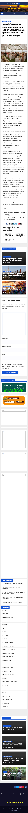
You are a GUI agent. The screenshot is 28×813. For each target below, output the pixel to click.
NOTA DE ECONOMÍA (6, 21)
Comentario (5, 311)
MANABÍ (4, 639)
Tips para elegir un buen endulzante (12, 602)
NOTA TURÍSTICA (7, 671)
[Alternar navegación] (14, 14)
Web (3, 354)
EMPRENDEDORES (7, 617)
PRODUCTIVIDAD (7, 689)
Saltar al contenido (5, 1)
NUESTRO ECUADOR (8, 674)
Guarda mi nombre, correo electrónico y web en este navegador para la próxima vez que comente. (13, 366)
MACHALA (5, 635)
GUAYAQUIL (5, 624)
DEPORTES (5, 614)
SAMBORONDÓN (7, 699)
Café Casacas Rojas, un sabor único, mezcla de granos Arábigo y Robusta (19, 236)
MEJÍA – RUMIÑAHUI (8, 642)
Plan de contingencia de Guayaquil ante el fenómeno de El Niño (13, 760)
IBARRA (4, 631)
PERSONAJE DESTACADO (9, 682)
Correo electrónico (7, 346)
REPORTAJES (6, 696)
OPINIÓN (4, 678)
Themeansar (14, 810)
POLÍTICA (5, 685)
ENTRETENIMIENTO (8, 621)
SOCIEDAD (5, 707)
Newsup (22, 808)
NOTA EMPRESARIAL (8, 656)
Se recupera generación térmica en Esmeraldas (12, 259)
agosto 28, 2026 (9, 731)
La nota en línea (14, 8)
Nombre (5, 338)
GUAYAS (4, 628)
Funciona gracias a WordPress (10, 808)
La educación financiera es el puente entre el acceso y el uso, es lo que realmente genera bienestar (9, 237)
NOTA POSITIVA (6, 664)
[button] (26, 13)
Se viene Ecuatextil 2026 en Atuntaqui (12, 583)
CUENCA (4, 610)
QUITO (4, 692)
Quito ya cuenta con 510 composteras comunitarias (12, 775)
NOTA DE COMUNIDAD (8, 649)
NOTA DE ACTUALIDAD (8, 646)
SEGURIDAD (5, 703)
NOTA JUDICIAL (6, 660)
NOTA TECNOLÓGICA (8, 667)
